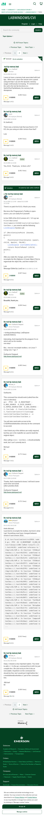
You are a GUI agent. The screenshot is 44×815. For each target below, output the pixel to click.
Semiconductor (8, 754)
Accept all (22, 806)
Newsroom (7, 777)
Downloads (6, 785)
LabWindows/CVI (30, 12)
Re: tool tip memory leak (12, 111)
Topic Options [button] (7, 36)
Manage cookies (22, 812)
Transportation (19, 754)
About (21, 774)
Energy (15, 751)
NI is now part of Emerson (10, 774)
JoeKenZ (36, 188)
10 (10, 696)
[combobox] (17, 30)
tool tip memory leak (11, 67)
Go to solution (18, 59)
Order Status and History (26, 762)
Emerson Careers (30, 774)
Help (40, 24)
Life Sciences (37, 751)
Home (3, 10)
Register (25, 24)
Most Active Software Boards (12, 12)
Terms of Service (14, 764)
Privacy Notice (19, 797)
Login (33, 24)
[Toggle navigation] (10, 4)
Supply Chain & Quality (19, 777)
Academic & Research (9, 749)
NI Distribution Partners (10, 762)
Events (30, 777)
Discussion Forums (24, 10)
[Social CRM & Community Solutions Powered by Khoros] (22, 722)
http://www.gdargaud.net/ (13, 356)
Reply (37, 98)
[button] (6, 98)
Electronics (7, 751)
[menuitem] (34, 4)
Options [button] (36, 70)
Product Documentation (18, 785)
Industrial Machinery (25, 751)
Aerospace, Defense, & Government (28, 749)
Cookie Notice (32, 797)
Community (11, 10)
